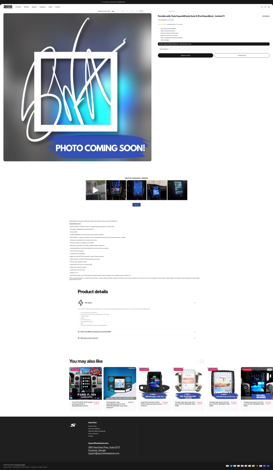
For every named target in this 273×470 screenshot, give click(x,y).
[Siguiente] (202, 362)
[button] (96, 190)
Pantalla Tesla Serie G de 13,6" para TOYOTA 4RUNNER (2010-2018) (185, 404)
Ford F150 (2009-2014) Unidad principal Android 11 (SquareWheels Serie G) (82, 404)
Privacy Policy (92, 426)
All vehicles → (172, 11)
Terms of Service (93, 433)
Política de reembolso (7, 467)
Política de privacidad (17, 467)
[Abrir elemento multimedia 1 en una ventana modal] (77, 87)
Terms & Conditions (94, 428)
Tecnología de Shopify (19, 464)
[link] (104, 447)
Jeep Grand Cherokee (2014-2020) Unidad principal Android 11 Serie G (151, 404)
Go (141, 11)
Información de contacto (42, 467)
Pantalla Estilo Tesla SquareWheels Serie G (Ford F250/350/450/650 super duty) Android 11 (116, 405)
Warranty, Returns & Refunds (96, 431)
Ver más (136, 204)
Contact (90, 436)
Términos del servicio (26, 467)
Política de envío (34, 467)
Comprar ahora (242, 55)
